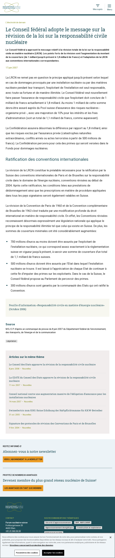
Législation (11, 341)
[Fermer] (110, 537)
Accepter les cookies (53, 553)
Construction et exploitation (89, 528)
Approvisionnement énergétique (59, 528)
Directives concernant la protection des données (31, 545)
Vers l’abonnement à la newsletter (23, 459)
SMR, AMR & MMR (82, 523)
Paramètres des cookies (27, 553)
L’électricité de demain (16, 22)
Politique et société (53, 533)
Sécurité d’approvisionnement (58, 523)
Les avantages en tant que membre (23, 488)
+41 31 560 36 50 (13, 531)
